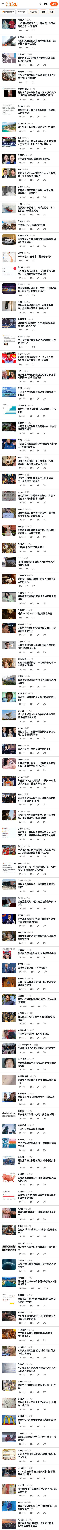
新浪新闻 (21, 544)
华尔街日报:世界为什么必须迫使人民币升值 (37, 411)
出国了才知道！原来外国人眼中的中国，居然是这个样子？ (35, 480)
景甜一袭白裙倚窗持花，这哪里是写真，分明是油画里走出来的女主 (35, 307)
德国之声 (21, 423)
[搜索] (40, 4)
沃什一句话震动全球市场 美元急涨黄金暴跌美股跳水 (37, 983)
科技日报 (21, 1278)
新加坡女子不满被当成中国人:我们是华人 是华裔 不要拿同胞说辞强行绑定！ (37, 94)
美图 (51, 12)
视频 (43, 12)
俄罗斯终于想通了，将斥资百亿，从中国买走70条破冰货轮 (36, 209)
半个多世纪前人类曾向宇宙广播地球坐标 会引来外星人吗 (36, 716)
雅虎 (19, 138)
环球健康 (21, 950)
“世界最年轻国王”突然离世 (31, 547)
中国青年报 (22, 1030)
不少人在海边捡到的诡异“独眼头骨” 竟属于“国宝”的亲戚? (36, 77)
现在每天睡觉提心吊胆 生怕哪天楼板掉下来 (37, 1081)
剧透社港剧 (22, 693)
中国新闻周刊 (23, 1076)
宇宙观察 (21, 711)
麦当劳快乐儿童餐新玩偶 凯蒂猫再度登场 (37, 1421)
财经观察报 (22, 1125)
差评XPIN (21, 610)
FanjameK (22, 932)
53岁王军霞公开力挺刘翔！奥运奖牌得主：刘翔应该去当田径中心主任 (36, 851)
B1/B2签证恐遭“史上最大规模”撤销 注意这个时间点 (36, 1473)
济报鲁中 (21, 624)
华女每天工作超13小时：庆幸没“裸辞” (36, 1114)
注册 (54, 4)
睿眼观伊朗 (22, 659)
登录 (46, 4)
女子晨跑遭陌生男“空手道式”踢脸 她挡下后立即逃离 (36, 1352)
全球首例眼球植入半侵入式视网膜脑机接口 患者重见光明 (36, 647)
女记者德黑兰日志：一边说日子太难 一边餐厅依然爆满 (37, 664)
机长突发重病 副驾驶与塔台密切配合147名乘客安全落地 (36, 1525)
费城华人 (21, 1364)
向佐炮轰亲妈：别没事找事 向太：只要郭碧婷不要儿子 (37, 629)
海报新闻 (21, 20)
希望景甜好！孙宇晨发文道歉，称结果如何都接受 (36, 111)
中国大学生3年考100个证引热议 (33, 1033)
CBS (19, 558)
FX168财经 (22, 978)
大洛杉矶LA (22, 1013)
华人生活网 (22, 1059)
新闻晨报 (21, 1295)
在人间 (20, 898)
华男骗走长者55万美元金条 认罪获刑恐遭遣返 (37, 1064)
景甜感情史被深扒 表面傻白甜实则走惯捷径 (37, 598)
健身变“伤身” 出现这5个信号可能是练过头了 (37, 1231)
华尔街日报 (22, 405)
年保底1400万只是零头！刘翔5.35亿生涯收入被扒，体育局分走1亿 (37, 782)
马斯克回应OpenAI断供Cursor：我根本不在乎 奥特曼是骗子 (36, 174)
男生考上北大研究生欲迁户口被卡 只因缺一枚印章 (37, 1404)
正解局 (20, 253)
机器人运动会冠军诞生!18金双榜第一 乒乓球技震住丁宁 (37, 1507)
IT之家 (20, 642)
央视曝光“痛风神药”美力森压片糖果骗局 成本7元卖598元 (36, 324)
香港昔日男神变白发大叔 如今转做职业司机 (37, 699)
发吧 (19, 371)
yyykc (20, 457)
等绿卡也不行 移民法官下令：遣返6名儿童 (36, 1099)
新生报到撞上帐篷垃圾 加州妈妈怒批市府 (37, 1162)
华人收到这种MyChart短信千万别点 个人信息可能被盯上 (37, 1369)
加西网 (20, 1226)
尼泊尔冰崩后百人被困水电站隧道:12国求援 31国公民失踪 (37, 42)
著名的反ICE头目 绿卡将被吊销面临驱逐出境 (36, 1018)
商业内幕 (21, 1111)
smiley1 (21, 509)
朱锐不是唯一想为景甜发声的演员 (34, 748)
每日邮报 (21, 1416)
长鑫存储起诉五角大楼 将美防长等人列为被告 (37, 681)
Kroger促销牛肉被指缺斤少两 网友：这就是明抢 (37, 1490)
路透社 (20, 388)
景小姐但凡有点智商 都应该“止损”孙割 (36, 126)
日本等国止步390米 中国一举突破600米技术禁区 (37, 1283)
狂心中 (20, 106)
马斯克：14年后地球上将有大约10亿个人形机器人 (37, 581)
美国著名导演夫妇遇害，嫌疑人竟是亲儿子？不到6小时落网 (36, 799)
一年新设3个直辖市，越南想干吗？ (35, 256)
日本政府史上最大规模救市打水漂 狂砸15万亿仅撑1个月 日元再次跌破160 (37, 143)
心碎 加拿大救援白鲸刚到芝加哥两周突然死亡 (37, 1266)
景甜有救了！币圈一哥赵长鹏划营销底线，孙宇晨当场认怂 (36, 733)
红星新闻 (21, 37)
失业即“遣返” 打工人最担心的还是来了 (36, 1048)
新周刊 (20, 1451)
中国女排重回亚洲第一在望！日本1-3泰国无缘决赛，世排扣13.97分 (37, 290)
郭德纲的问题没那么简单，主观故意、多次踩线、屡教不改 (36, 192)
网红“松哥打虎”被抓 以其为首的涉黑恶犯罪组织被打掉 (36, 1196)
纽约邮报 (21, 1243)
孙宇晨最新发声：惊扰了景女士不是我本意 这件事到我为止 (36, 920)
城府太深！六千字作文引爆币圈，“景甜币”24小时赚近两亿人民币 (37, 868)
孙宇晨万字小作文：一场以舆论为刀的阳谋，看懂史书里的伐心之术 (36, 765)
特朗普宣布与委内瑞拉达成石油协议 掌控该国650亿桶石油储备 (37, 376)
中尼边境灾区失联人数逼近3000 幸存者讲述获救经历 (37, 428)
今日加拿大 (22, 1330)
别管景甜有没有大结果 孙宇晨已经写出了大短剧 (37, 1456)
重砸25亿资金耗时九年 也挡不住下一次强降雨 (37, 1438)
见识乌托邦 (22, 575)
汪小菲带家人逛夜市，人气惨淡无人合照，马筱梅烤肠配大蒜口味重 (36, 272)
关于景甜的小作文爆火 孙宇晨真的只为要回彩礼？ (37, 341)
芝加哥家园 (22, 1093)
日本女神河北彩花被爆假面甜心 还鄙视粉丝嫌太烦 (37, 937)
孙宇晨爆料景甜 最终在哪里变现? (34, 158)
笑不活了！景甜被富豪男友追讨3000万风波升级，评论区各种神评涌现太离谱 (37, 834)
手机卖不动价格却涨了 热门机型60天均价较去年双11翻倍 (37, 1317)
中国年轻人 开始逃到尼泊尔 (31, 224)
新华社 (20, 1381)
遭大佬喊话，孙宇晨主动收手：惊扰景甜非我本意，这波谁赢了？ (36, 514)
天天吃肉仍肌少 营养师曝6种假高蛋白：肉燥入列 (35, 1335)
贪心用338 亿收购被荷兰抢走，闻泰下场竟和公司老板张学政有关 (36, 497)
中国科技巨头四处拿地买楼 (31, 1128)
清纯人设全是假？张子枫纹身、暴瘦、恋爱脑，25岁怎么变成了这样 (36, 462)
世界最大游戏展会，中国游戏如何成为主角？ (36, 886)
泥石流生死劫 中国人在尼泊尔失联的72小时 (37, 903)
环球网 (20, 676)
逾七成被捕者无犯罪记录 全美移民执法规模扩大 (37, 1179)
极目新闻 (21, 1191)
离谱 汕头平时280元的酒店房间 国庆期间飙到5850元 (37, 1300)
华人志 (20, 221)
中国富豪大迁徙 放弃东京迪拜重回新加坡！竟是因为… (37, 241)
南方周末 (21, 1139)
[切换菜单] (3, 4)
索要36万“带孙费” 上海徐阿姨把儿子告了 (37, 1214)
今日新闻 (33, 12)
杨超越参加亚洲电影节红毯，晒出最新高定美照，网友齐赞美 (36, 532)
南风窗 (20, 1209)
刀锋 (19, 169)
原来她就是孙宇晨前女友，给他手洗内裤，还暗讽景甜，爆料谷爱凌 (36, 817)
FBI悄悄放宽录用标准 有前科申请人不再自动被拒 (36, 563)
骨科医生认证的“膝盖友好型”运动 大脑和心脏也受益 (36, 59)
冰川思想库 (22, 123)
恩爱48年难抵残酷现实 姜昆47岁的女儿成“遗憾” (37, 1001)
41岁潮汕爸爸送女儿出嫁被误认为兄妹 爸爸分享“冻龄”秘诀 (36, 25)
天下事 (20, 915)
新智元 (20, 1502)
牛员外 (20, 204)
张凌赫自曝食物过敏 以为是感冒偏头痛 (37, 953)
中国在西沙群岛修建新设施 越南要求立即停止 (37, 393)
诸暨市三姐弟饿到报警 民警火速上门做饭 (37, 1387)
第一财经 (21, 1312)
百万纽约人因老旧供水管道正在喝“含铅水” (37, 1248)
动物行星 (21, 72)
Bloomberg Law (24, 1045)
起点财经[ (21, 155)
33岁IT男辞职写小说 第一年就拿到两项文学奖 (37, 1145)
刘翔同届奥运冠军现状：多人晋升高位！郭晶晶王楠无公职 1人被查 (35, 359)
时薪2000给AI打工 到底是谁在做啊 (35, 613)
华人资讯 (21, 1174)
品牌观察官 (22, 319)
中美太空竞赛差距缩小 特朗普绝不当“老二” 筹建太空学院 (37, 445)
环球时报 (21, 54)
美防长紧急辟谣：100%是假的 (33, 967)
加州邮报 (21, 1157)
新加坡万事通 (23, 89)
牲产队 (20, 336)
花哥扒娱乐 (22, 593)
